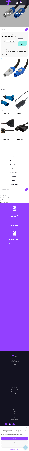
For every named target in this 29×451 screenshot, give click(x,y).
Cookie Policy (12, 449)
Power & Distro (14, 411)
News (14, 379)
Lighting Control (14, 399)
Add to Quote (22, 43)
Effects (14, 415)
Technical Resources (14, 419)
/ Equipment (5, 34)
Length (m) (4, 42)
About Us (14, 374)
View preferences (14, 446)
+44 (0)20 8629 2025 (4, 202)
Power (7, 49)
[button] (27, 427)
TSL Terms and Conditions (14, 393)
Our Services (14, 376)
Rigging (14, 409)
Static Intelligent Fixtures (14, 403)
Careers (14, 381)
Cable (9, 34)
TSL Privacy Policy (14, 391)
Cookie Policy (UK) (14, 389)
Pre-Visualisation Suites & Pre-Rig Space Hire (14, 377)
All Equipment (14, 417)
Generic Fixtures (14, 405)
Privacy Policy (16, 449)
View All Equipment (14, 184)
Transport (14, 385)
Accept (14, 438)
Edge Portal (14, 387)
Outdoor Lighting (14, 407)
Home (15, 372)
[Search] (26, 29)
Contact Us (15, 383)
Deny (15, 442)
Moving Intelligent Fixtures (14, 401)
